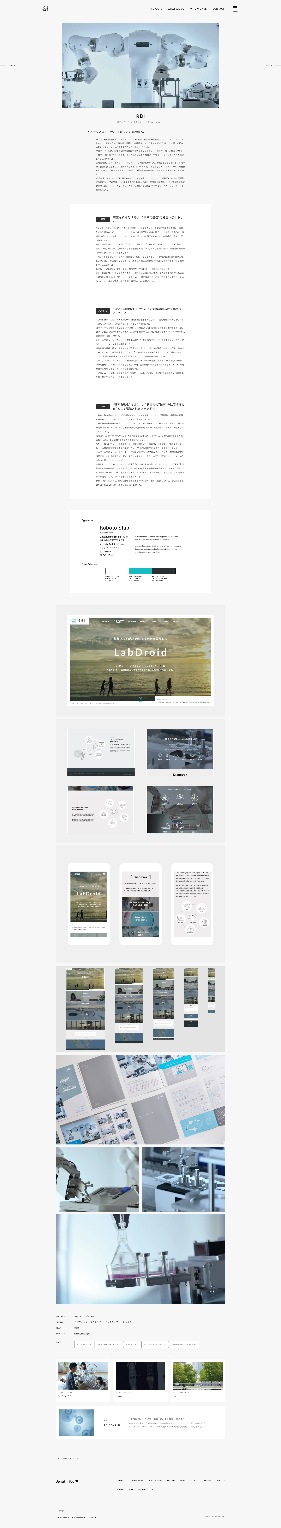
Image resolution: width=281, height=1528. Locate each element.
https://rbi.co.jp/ (82, 1333)
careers (207, 1480)
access (194, 1480)
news (183, 1480)
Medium (120, 1489)
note (131, 1489)
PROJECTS (67, 1458)
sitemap (93, 1517)
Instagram (142, 1489)
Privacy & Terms (62, 1517)
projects (156, 8)
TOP (57, 1458)
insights (171, 1480)
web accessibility (79, 1517)
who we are (198, 8)
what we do (176, 8)
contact (219, 8)
